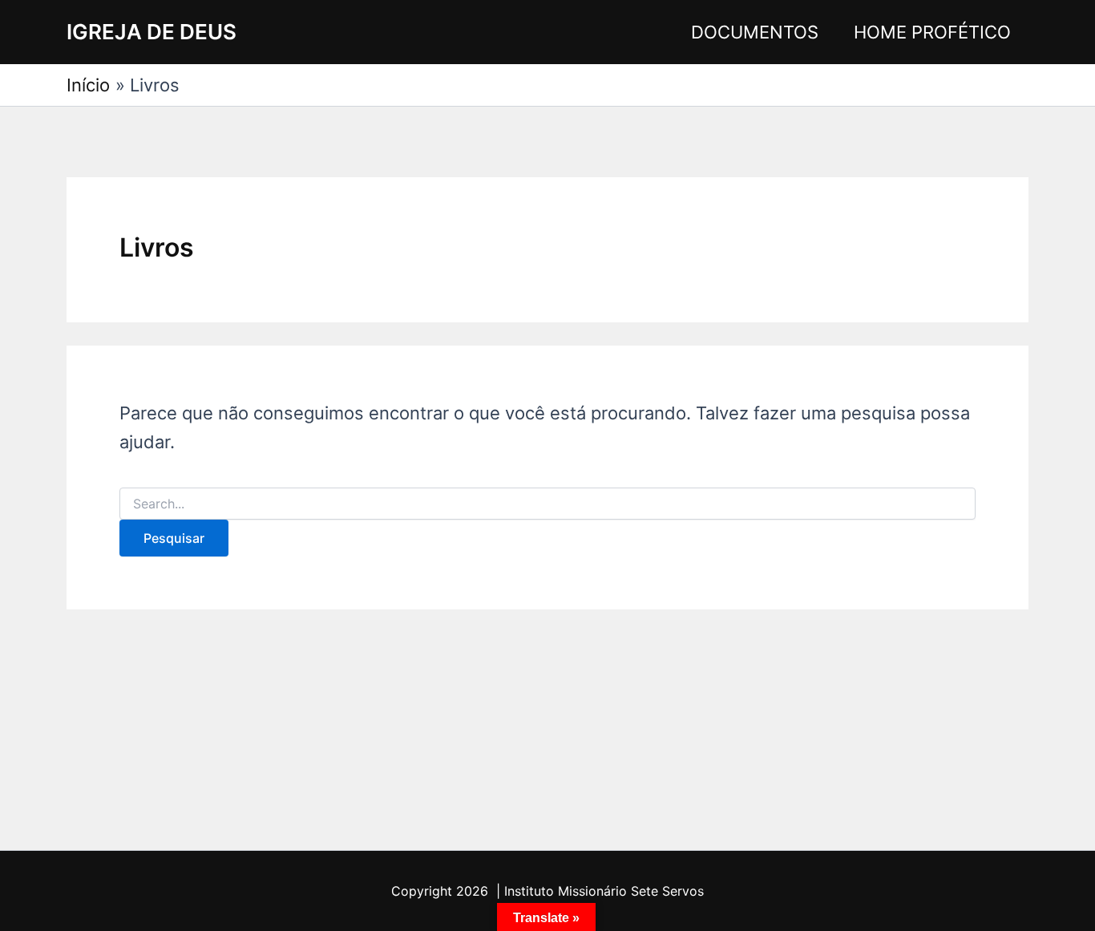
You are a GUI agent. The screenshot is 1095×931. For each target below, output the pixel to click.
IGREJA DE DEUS (151, 31)
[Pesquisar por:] (547, 504)
